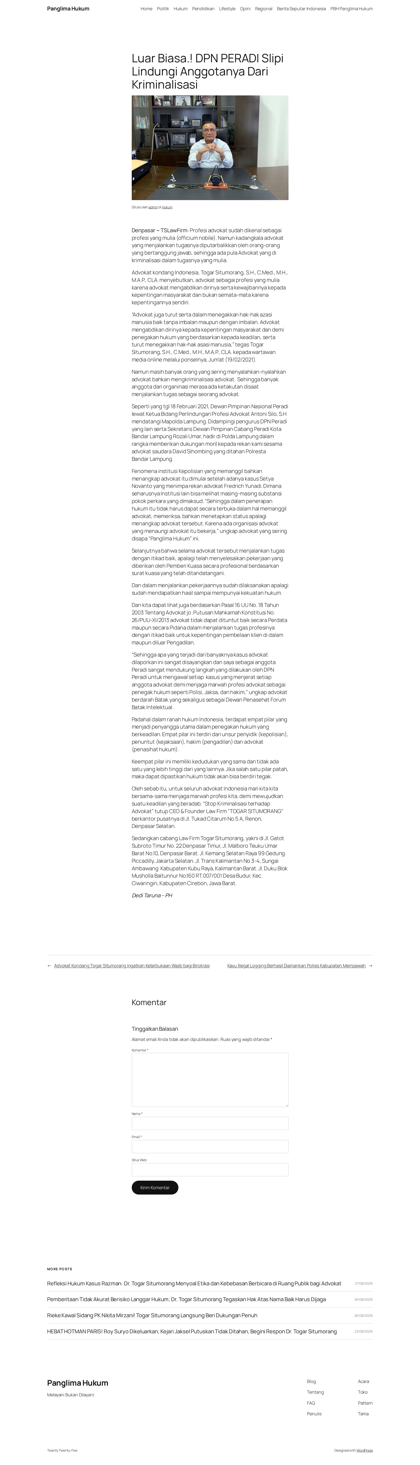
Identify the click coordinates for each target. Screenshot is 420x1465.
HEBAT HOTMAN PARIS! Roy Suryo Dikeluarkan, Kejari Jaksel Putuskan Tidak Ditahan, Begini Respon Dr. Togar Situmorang (192, 1331)
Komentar (140, 1050)
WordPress (365, 1450)
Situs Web (139, 1160)
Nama (137, 1113)
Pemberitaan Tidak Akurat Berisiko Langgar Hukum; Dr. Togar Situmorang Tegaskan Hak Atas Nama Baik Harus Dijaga (186, 1299)
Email (137, 1136)
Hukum (167, 207)
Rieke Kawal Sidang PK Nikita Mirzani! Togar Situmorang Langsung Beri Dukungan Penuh (152, 1315)
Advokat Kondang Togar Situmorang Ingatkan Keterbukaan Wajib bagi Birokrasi (132, 965)
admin (153, 207)
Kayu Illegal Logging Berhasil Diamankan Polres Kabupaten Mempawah (297, 965)
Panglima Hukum (68, 8)
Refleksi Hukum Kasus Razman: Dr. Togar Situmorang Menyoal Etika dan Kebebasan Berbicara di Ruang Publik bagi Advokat (194, 1283)
